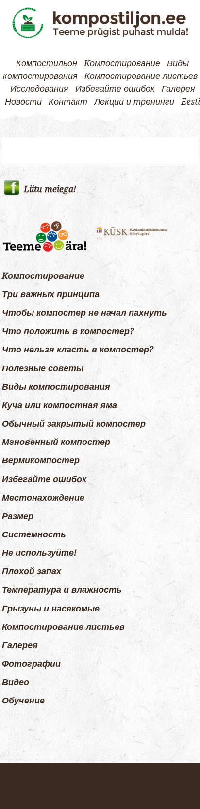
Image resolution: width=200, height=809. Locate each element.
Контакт (68, 102)
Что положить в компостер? (68, 331)
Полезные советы (42, 368)
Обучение (23, 700)
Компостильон (46, 63)
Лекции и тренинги (134, 102)
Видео (15, 682)
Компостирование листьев (141, 76)
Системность (34, 534)
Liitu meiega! (50, 189)
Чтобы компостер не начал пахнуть (84, 313)
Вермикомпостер (41, 460)
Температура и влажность (62, 590)
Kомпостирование (122, 63)
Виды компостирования (56, 387)
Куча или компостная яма (59, 405)
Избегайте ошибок (115, 88)
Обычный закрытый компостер (74, 423)
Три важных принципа (51, 294)
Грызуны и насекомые (51, 608)
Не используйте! (39, 553)
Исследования (39, 88)
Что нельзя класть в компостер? (77, 349)
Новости (23, 102)
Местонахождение (43, 498)
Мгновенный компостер (56, 442)
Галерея (178, 88)
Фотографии (31, 664)
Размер (17, 516)
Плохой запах (31, 571)
